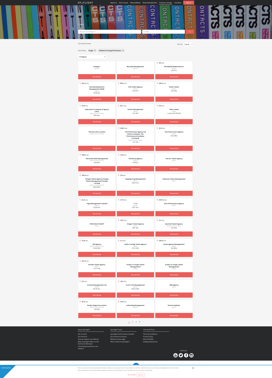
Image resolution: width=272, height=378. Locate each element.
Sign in (188, 3)
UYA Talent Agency (135, 87)
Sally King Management (135, 305)
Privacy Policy (148, 336)
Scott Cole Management (135, 285)
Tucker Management (135, 109)
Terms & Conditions (150, 334)
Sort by (180, 44)
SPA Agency (96, 244)
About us (113, 3)
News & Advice (135, 3)
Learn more (138, 368)
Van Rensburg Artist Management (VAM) (96, 88)
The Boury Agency (135, 158)
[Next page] (143, 321)
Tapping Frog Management (135, 179)
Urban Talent (174, 87)
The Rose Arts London (96, 132)
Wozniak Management (135, 66)
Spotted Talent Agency (174, 224)
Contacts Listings (165, 3)
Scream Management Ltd (96, 285)
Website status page (117, 339)
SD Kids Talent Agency (96, 264)
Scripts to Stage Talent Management (135, 265)
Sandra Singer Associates (97, 305)
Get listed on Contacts (118, 336)
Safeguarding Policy (150, 342)
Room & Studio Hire (150, 3)
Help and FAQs (148, 339)
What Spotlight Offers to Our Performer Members (88, 343)
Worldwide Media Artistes (174, 66)
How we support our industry (88, 339)
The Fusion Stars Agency (174, 132)
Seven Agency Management (174, 244)
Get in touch (123, 3)
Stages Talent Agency (135, 224)
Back (82, 24)
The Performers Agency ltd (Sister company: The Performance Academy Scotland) (135, 135)
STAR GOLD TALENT (96, 224)
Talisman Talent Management (174, 179)
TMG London (174, 109)
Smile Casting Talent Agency (135, 244)
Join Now (177, 3)
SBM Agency (174, 285)
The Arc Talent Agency (174, 158)
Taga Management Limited (96, 203)
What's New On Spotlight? (120, 342)
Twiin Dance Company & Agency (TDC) (97, 110)
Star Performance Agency (174, 203)
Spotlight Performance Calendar (122, 334)
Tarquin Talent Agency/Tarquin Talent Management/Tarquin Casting (97, 181)
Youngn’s (96, 66)
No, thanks (132, 375)
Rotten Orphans (174, 305)
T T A (135, 203)
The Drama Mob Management (97, 158)
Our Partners (82, 336)
